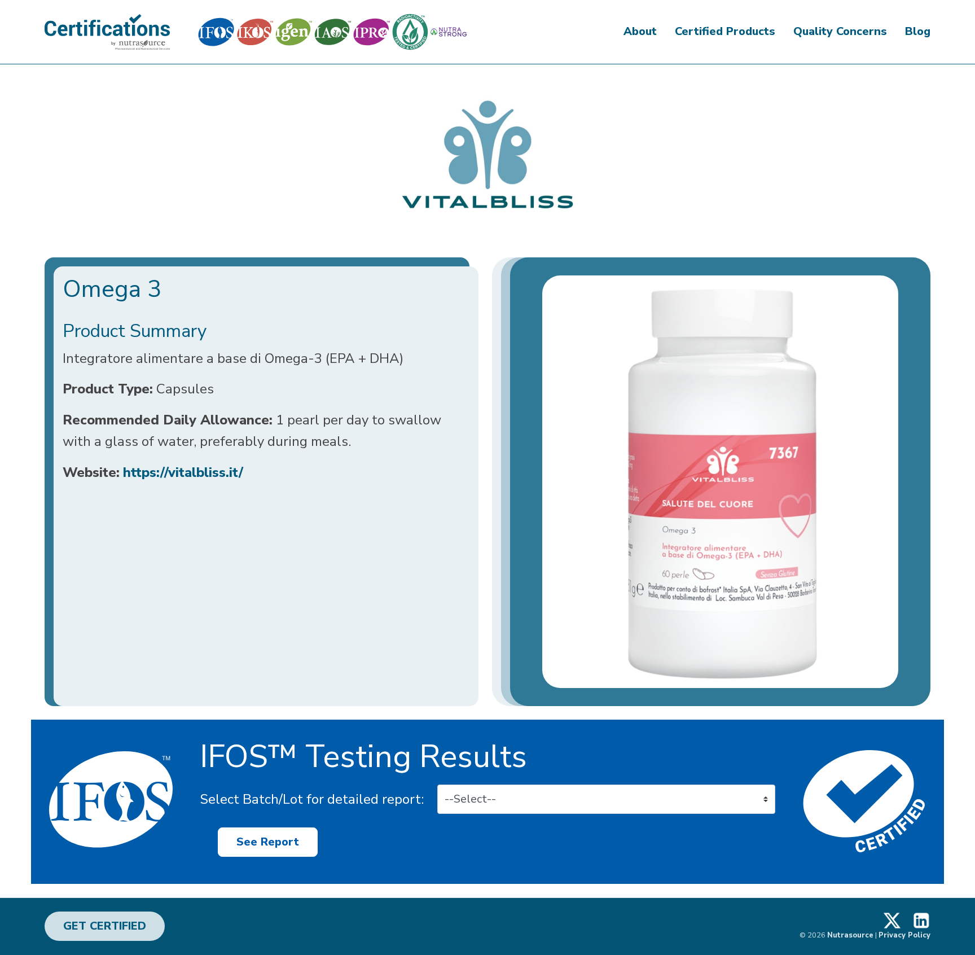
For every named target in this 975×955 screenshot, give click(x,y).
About (640, 31)
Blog (917, 31)
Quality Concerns (840, 31)
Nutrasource (850, 935)
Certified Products (725, 31)
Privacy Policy (904, 935)
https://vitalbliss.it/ (183, 472)
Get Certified (104, 926)
